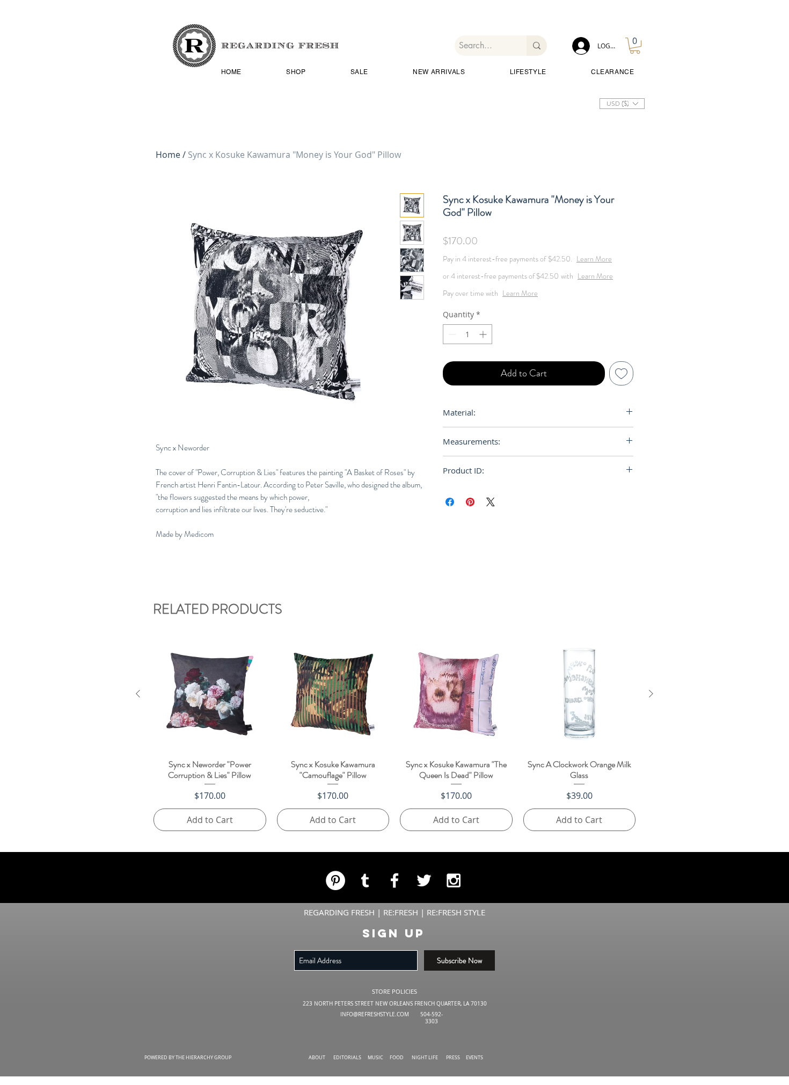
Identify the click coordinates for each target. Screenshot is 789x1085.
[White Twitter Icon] (424, 880)
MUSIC (375, 1057)
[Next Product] (651, 693)
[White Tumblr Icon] (365, 880)
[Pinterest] (335, 880)
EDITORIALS (347, 1057)
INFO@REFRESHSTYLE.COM (374, 1014)
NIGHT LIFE (425, 1057)
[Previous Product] (138, 693)
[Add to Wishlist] (621, 395)
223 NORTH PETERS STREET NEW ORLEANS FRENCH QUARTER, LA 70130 (395, 1003)
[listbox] (622, 103)
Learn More (527, 269)
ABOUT (317, 1057)
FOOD (397, 1057)
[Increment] (484, 355)
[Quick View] (210, 694)
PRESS (453, 1057)
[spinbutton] (467, 355)
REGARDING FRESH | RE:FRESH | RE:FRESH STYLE (394, 912)
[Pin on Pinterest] (470, 523)
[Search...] (537, 45)
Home (168, 155)
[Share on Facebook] (449, 523)
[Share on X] (490, 523)
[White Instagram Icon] (453, 880)
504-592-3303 (431, 1018)
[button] (635, 46)
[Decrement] (451, 355)
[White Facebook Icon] (394, 880)
